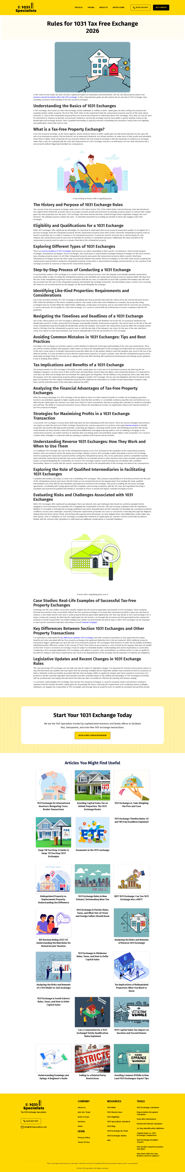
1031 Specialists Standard (118, 1122)
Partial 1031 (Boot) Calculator (149, 1124)
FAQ (108, 1140)
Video (80, 1126)
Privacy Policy (84, 1138)
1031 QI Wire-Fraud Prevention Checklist (150, 1148)
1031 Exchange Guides (117, 1136)
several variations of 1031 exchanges (57, 251)
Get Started (161, 7)
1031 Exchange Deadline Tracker (147, 1141)
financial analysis (131, 425)
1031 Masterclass (114, 1112)
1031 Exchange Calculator (148, 1107)
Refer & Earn (83, 1117)
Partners (81, 1122)
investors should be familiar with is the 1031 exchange (55, 97)
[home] (26, 8)
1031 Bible (111, 1107)
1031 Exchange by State (117, 1131)
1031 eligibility (113, 1117)
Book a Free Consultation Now (92, 735)
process (79, 7)
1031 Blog (111, 1126)
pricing (91, 7)
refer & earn (118, 7)
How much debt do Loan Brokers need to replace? (148, 1155)
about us (103, 7)
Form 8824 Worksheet (146, 1119)
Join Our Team (84, 1112)
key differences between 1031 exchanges (77, 638)
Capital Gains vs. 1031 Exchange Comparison (147, 1134)
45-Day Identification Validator (150, 1128)
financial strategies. (89, 622)
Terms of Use (84, 1142)
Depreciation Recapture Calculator (147, 1113)
